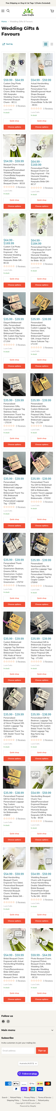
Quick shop (14, 121)
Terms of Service (44, 1097)
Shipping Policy (13, 1100)
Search (4, 1097)
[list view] (52, 44)
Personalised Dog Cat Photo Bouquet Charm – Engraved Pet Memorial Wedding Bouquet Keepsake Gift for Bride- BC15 (41, 254)
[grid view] (46, 44)
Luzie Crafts (8, 110)
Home (4, 21)
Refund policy (43, 1100)
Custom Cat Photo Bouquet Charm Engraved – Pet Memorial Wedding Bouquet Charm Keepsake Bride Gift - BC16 (13, 254)
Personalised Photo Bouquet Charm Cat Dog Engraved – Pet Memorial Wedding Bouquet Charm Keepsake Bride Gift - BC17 (40, 176)
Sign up (42, 1050)
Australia (27, 1063)
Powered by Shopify (28, 1106)
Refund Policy (15, 1097)
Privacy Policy (29, 1097)
